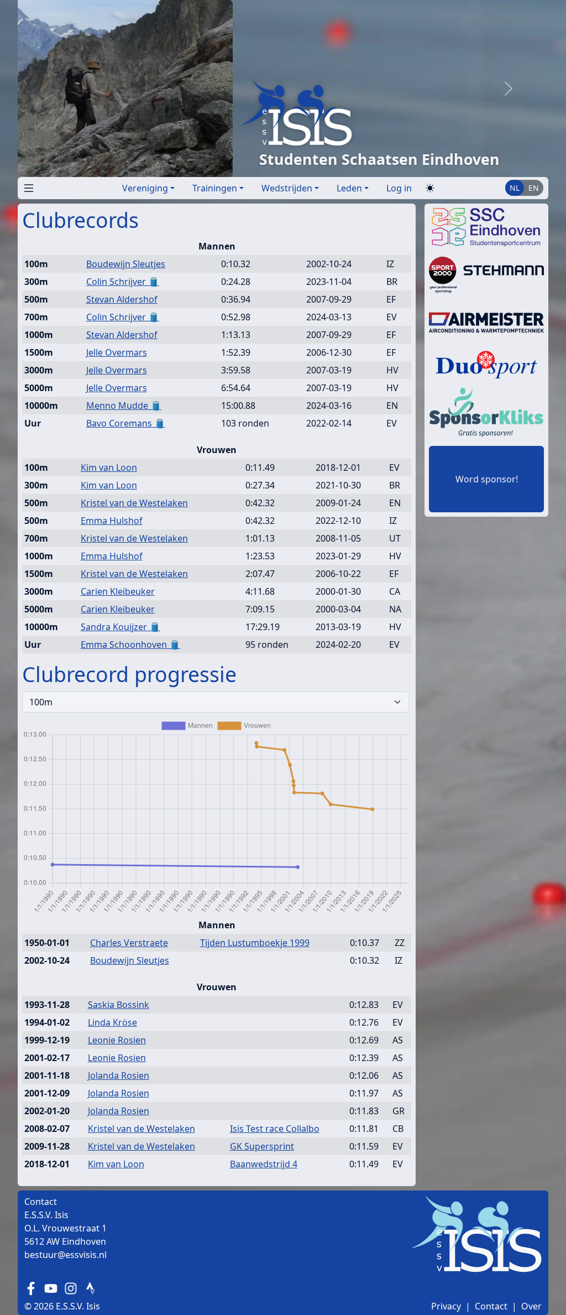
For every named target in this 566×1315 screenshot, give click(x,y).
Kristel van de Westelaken (134, 503)
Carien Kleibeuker (118, 591)
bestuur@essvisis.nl (65, 1255)
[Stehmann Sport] (486, 274)
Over (531, 1306)
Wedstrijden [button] (286, 188)
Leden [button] (349, 188)
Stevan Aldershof (122, 299)
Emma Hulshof (112, 520)
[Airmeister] (486, 321)
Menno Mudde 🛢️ (123, 405)
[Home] (248, 113)
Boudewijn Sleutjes (125, 264)
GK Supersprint (262, 1146)
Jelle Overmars (116, 352)
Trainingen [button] (214, 188)
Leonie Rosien (117, 1040)
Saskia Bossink (118, 1005)
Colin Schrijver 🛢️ (122, 282)
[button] (26, 186)
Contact (491, 1306)
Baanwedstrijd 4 (263, 1164)
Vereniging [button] (145, 188)
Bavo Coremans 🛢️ (125, 423)
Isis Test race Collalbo (274, 1128)
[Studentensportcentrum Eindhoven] (486, 226)
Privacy (446, 1306)
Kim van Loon (109, 467)
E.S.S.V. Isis (78, 1306)
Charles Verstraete (129, 943)
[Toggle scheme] (430, 188)
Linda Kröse (112, 1022)
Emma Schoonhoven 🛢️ (130, 644)
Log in (399, 188)
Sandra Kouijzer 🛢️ (120, 627)
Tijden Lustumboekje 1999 (255, 943)
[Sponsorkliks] (486, 411)
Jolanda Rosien (118, 1075)
